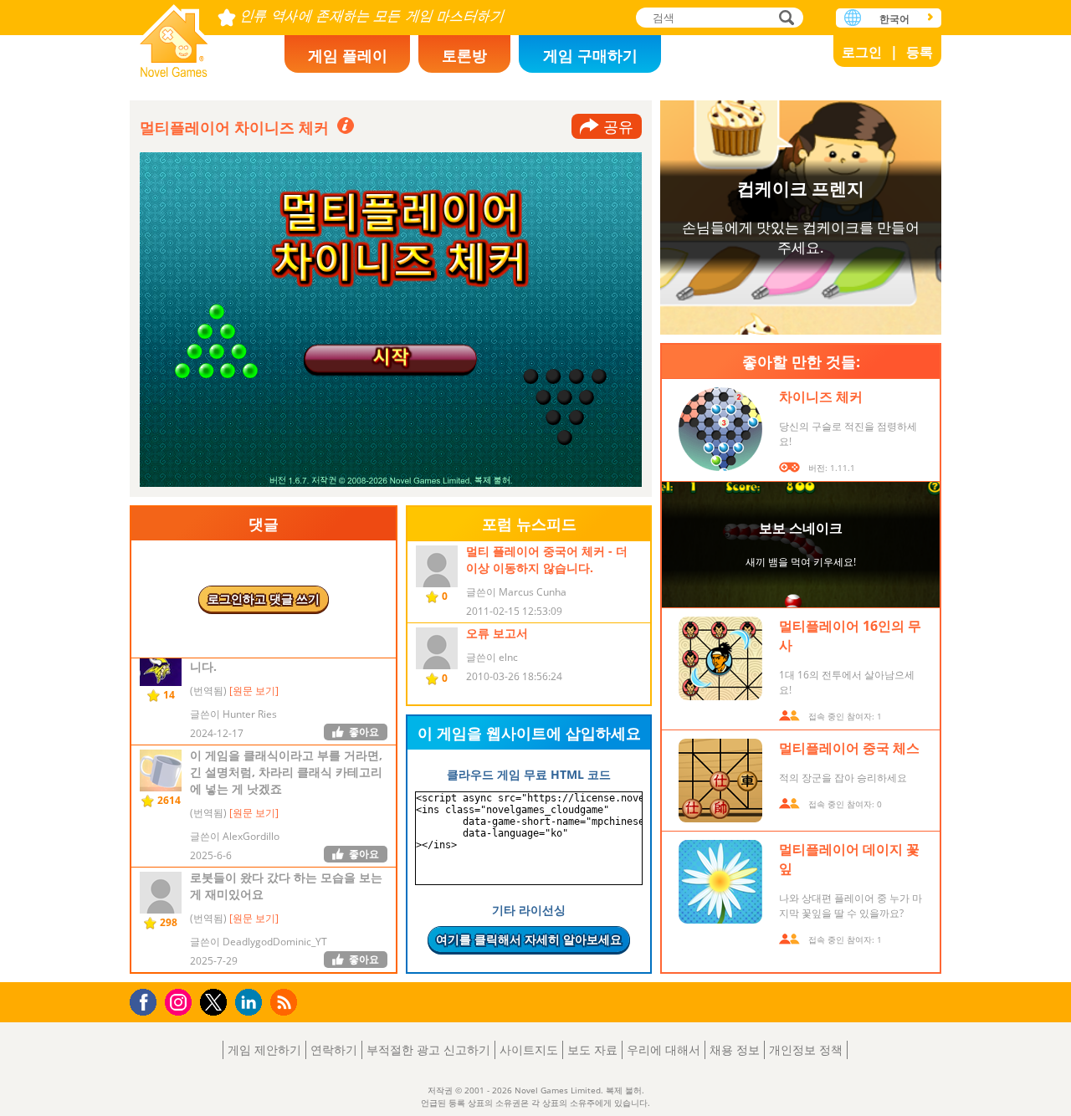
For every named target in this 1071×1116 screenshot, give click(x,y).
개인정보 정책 (806, 1049)
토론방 (464, 55)
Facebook (147, 1000)
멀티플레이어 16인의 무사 (850, 635)
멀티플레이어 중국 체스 (849, 748)
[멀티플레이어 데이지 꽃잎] (720, 882)
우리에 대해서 (663, 1049)
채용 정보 (735, 1049)
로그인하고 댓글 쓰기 (264, 599)
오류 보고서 (497, 633)
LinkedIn (251, 1003)
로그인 (862, 52)
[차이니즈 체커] (720, 429)
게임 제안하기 (264, 1049)
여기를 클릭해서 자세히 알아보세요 (529, 939)
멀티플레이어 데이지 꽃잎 (849, 859)
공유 (618, 126)
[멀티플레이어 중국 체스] (720, 780)
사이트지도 (529, 1049)
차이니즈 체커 (821, 396)
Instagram (181, 1001)
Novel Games (174, 35)
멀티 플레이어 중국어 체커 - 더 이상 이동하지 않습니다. (547, 559)
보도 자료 (592, 1049)
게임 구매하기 (590, 55)
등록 (919, 52)
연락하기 (333, 1049)
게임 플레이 (347, 55)
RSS (286, 1002)
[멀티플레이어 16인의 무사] (720, 658)
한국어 (894, 19)
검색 (784, 19)
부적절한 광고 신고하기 (428, 1049)
